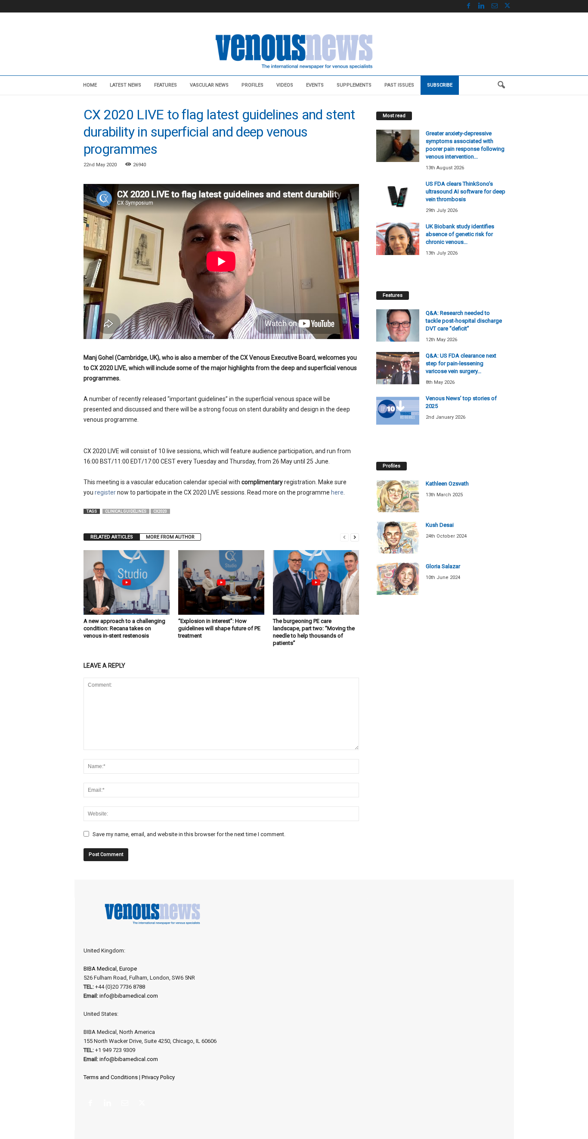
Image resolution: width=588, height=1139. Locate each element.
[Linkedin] (482, 6)
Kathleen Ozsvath (447, 483)
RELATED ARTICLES (111, 537)
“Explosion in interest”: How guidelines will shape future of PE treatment (219, 628)
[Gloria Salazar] (397, 579)
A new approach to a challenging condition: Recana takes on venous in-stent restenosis (124, 628)
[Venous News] (294, 50)
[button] (501, 85)
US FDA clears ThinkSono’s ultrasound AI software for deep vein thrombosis (465, 191)
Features (165, 85)
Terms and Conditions (111, 1077)
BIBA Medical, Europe (110, 968)
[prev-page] (344, 536)
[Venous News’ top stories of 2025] (397, 411)
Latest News (125, 85)
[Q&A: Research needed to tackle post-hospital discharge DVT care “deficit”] (397, 325)
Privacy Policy (158, 1077)
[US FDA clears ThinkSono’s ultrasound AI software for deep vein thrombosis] (397, 196)
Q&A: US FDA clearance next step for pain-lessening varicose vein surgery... (461, 363)
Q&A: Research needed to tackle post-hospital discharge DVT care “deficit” (464, 321)
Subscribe (439, 85)
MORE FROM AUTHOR (170, 537)
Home (90, 85)
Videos (284, 85)
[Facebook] (469, 6)
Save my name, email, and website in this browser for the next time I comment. (189, 834)
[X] (507, 6)
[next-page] (354, 536)
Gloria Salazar (443, 566)
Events (315, 85)
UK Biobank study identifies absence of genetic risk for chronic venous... (460, 234)
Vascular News (209, 85)
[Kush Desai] (397, 537)
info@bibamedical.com (128, 996)
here (337, 492)
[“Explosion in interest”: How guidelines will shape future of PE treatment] (221, 582)
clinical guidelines (125, 511)
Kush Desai (440, 525)
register (105, 492)
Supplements (354, 85)
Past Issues (399, 85)
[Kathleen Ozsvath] (397, 496)
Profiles (252, 85)
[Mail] (494, 6)
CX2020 (160, 511)
